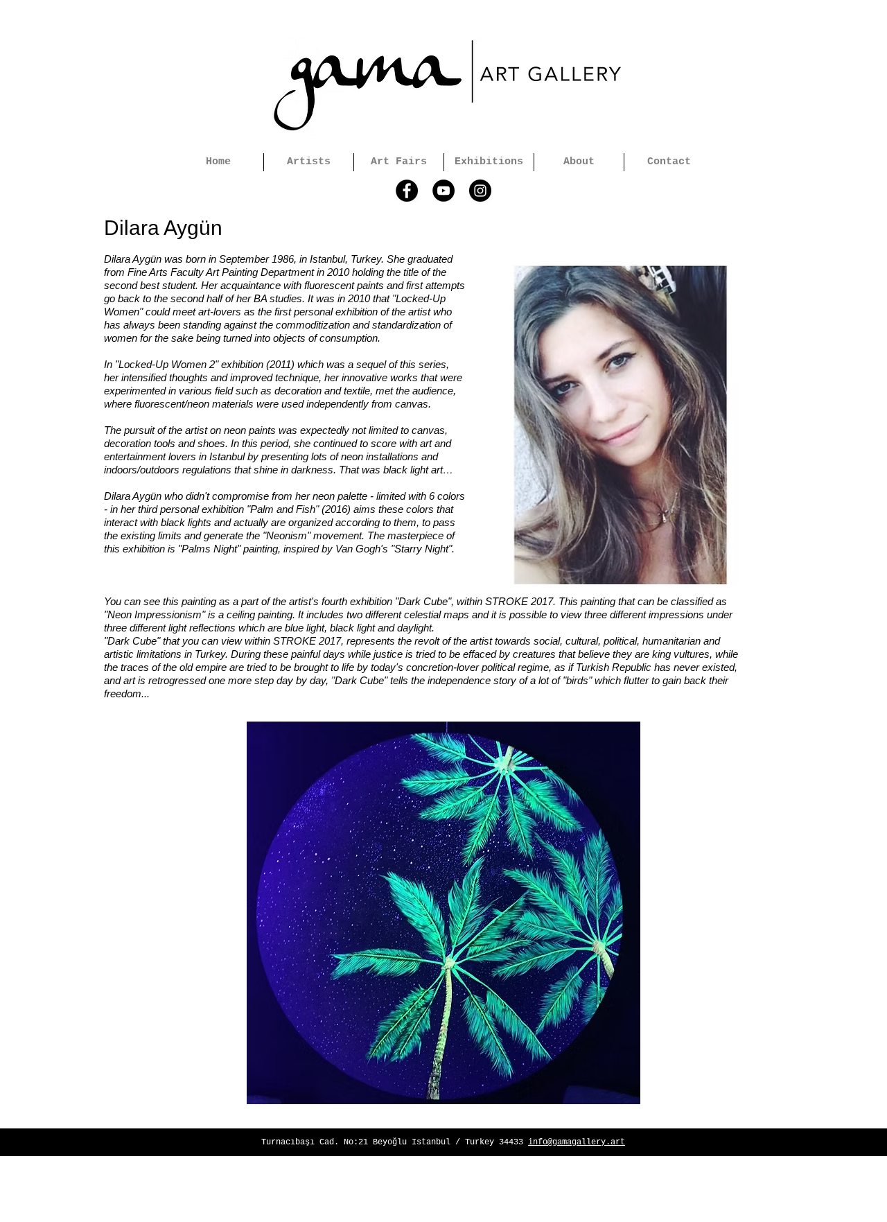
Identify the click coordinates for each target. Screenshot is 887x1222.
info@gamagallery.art (576, 1142)
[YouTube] (443, 191)
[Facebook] (407, 191)
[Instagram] (480, 191)
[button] (443, 913)
